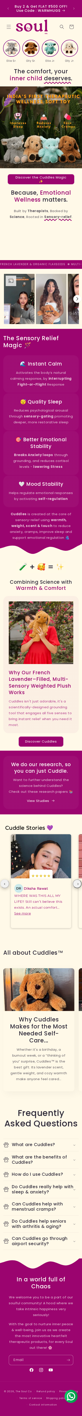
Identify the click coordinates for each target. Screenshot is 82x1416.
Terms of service (30, 1398)
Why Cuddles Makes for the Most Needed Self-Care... (38, 1030)
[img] (40, 876)
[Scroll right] (77, 299)
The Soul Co (24, 1391)
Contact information (43, 1404)
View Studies (38, 800)
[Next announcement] (74, 8)
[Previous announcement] (8, 8)
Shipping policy (56, 1398)
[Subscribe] (68, 1360)
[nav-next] (77, 883)
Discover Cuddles (41, 741)
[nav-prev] (4, 883)
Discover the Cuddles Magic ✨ (41, 179)
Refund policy (46, 1391)
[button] (9, 27)
